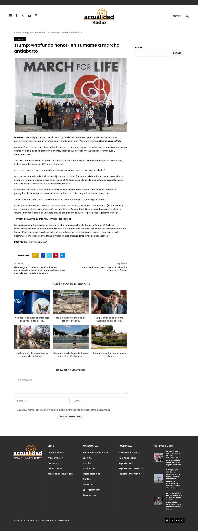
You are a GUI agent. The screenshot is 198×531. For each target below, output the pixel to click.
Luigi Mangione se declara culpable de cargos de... (109, 319)
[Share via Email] (62, 255)
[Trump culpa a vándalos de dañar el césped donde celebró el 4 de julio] (71, 302)
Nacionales (89, 468)
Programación (55, 457)
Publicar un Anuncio (129, 452)
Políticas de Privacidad (60, 473)
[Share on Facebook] (43, 255)
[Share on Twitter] (49, 255)
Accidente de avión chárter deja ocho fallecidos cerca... (32, 319)
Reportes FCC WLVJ (129, 473)
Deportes (88, 484)
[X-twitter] (22, 15)
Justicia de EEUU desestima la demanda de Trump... (32, 355)
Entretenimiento (92, 489)
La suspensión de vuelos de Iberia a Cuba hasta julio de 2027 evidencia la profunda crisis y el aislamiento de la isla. (174, 501)
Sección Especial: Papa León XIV (95, 455)
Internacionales (91, 473)
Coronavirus (89, 495)
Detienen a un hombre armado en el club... (109, 355)
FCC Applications (128, 457)
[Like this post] (36, 255)
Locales (87, 463)
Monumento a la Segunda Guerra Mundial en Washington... (70, 355)
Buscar (139, 47)
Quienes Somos (56, 452)
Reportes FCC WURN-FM (132, 468)
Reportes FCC (126, 463)
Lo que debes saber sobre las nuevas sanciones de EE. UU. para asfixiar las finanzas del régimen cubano (173, 458)
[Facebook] (167, 520)
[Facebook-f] (16, 15)
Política (87, 479)
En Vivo (177, 16)
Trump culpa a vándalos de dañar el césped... (71, 319)
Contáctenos (55, 468)
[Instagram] (35, 15)
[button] (187, 16)
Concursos (53, 463)
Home (17, 32)
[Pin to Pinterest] (55, 255)
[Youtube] (29, 15)
